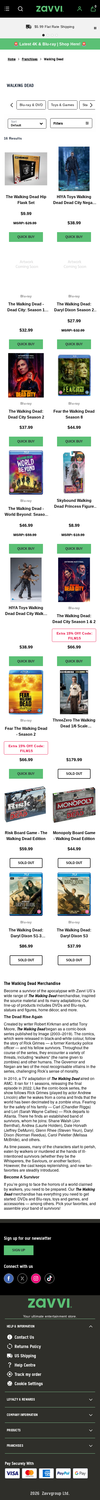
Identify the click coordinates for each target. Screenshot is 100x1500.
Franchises (30, 59)
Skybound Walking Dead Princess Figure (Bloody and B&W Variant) (74, 503)
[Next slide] (91, 105)
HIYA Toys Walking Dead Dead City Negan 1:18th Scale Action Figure (74, 200)
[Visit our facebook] (9, 1278)
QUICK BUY (26, 237)
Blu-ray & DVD (31, 105)
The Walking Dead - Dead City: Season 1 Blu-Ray (26, 307)
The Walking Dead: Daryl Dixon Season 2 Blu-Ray (74, 307)
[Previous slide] (12, 105)
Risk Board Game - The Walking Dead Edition (26, 836)
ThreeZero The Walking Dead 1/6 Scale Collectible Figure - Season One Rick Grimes (74, 723)
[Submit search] (20, 9)
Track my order (28, 1374)
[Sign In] (80, 9)
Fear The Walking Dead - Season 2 (26, 731)
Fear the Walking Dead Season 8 (74, 414)
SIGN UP (18, 1250)
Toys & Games (62, 105)
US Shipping (25, 1355)
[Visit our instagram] (36, 1278)
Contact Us (24, 1337)
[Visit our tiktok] (49, 1278)
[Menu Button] (7, 9)
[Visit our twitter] (22, 1278)
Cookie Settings (29, 1383)
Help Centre (25, 1365)
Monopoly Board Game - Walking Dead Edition (74, 836)
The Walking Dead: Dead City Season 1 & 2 (74, 619)
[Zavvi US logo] (50, 9)
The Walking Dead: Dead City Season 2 (26, 414)
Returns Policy (28, 1346)
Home (12, 59)
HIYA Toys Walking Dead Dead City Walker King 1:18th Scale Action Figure (26, 611)
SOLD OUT (74, 774)
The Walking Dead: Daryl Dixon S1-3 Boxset (26, 933)
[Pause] (95, 28)
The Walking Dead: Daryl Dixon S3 (74, 933)
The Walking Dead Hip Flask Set (26, 200)
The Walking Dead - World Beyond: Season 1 (26, 512)
